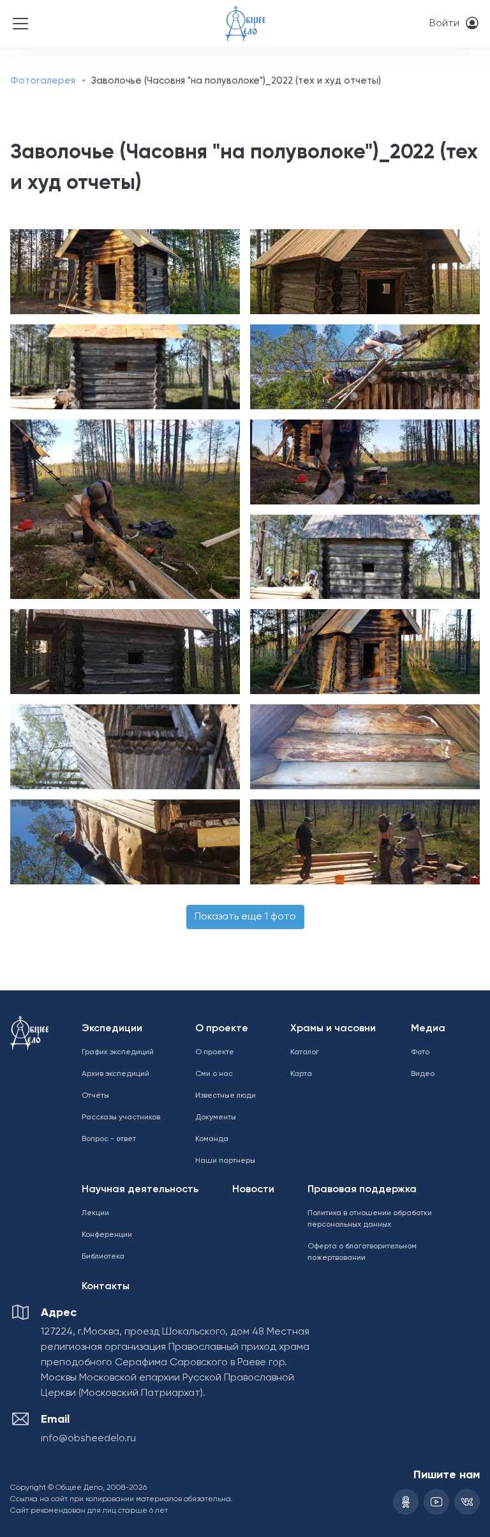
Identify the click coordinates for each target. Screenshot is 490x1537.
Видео (422, 1074)
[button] (122, 271)
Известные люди (225, 1096)
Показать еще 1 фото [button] (245, 917)
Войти (444, 24)
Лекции (95, 1213)
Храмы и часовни (333, 1029)
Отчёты (95, 1096)
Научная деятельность (140, 1190)
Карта (301, 1074)
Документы (215, 1117)
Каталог (304, 1052)
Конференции (107, 1235)
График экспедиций (118, 1052)
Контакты (106, 1287)
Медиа (428, 1029)
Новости (253, 1190)
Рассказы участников (121, 1117)
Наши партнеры (225, 1161)
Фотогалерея (42, 81)
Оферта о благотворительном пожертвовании (362, 1252)
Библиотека (103, 1257)
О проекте (221, 1029)
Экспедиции (112, 1029)
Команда (211, 1139)
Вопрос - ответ (109, 1139)
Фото (420, 1052)
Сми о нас (214, 1074)
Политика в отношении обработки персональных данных (370, 1219)
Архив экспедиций (115, 1074)
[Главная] (245, 15)
